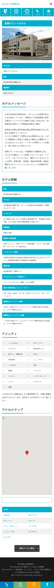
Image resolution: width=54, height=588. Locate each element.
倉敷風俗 (29, 564)
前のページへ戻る (27, 548)
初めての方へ (33, 515)
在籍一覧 (31, 521)
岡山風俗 (21, 564)
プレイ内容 (32, 526)
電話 (7, 586)
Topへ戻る (7, 537)
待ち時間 (20, 586)
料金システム (8, 521)
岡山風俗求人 (33, 532)
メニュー (33, 586)
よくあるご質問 (8, 532)
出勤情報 (6, 515)
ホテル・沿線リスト (10, 526)
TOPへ (47, 586)
